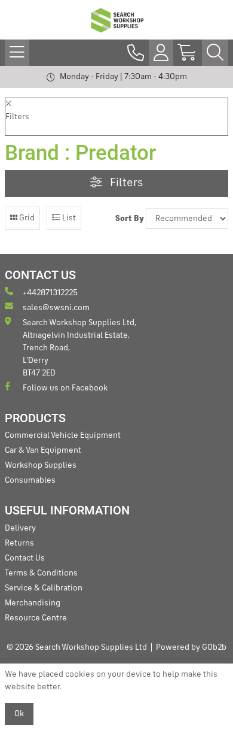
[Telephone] (135, 53)
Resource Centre (36, 618)
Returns (19, 543)
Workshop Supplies (40, 465)
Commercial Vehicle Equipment (63, 435)
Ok (19, 714)
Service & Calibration (43, 588)
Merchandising (32, 603)
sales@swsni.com (56, 308)
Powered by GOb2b (191, 647)
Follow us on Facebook (65, 388)
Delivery (20, 528)
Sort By (129, 218)
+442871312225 (50, 293)
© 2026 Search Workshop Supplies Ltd (77, 647)
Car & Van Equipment (43, 450)
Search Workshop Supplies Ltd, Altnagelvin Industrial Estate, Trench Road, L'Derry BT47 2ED (79, 348)
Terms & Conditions (41, 573)
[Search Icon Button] (215, 53)
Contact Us (25, 558)
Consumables (30, 480)
